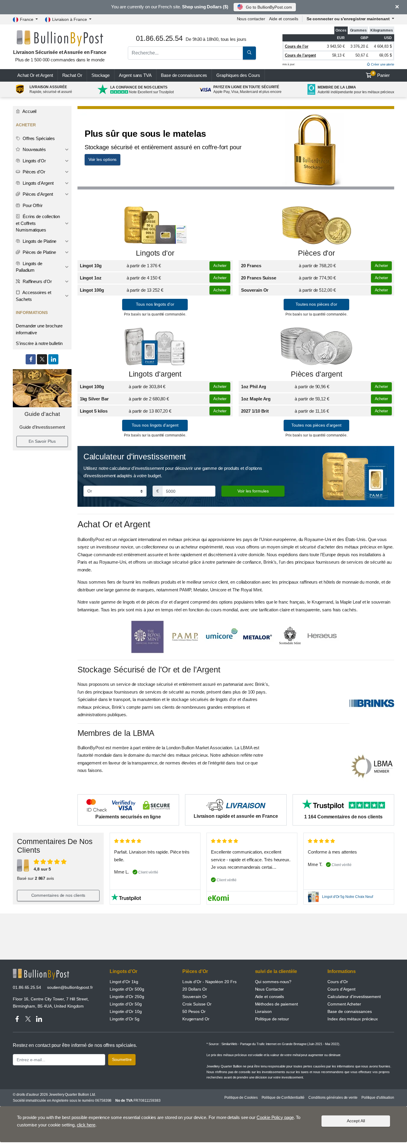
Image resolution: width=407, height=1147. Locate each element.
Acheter (219, 265)
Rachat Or (72, 75)
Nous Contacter (269, 989)
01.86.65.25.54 (27, 987)
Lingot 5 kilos (94, 411)
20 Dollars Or (194, 989)
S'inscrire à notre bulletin (39, 343)
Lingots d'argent (155, 374)
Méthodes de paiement (276, 1004)
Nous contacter (251, 18)
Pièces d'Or (33, 171)
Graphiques (238, 75)
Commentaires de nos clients (58, 895)
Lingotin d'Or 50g (126, 1004)
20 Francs (251, 265)
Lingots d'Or (33, 160)
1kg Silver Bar (94, 398)
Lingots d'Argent (37, 183)
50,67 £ (361, 55)
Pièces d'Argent (37, 194)
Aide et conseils (283, 18)
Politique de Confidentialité (283, 1097)
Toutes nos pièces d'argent (316, 425)
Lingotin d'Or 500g (127, 989)
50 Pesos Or (194, 1011)
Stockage (100, 75)
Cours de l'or (296, 46)
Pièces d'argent (316, 374)
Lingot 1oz (91, 277)
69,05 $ (385, 55)
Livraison (263, 1011)
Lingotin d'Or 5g (124, 1019)
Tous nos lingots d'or (155, 304)
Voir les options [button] (102, 159)
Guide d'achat (42, 414)
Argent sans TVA (135, 75)
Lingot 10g (91, 265)
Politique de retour (272, 1019)
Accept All (356, 1120)
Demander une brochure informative (39, 329)
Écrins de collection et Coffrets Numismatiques (38, 223)
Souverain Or (254, 290)
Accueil (28, 111)
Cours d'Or (337, 981)
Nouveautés (33, 149)
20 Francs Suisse (258, 277)
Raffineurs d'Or (36, 281)
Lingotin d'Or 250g (127, 996)
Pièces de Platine (38, 252)
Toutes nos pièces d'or (316, 304)
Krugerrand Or (195, 1019)
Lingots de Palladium (29, 267)
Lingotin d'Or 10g (126, 1011)
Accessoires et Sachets (33, 296)
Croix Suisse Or (197, 1004)
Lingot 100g (92, 290)
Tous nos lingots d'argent (155, 425)
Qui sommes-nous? (273, 981)
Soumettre (122, 1059)
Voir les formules (253, 491)
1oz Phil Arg (253, 386)
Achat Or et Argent (35, 75)
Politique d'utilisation (377, 1097)
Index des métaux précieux (352, 1019)
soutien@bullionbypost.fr (70, 987)
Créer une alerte (382, 64)
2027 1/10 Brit (255, 411)
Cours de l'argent (300, 55)
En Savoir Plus (42, 441)
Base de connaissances (184, 75)
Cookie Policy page (275, 1117)
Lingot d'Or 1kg (124, 981)
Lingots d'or (155, 253)
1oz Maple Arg (256, 398)
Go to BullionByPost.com (269, 7)
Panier (381, 74)
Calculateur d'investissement (354, 996)
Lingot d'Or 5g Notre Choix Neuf (347, 897)
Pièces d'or (316, 253)
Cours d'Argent (341, 989)
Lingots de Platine (38, 241)
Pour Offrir (32, 205)
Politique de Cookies (240, 1097)
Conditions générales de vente (333, 1097)
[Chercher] (249, 53)
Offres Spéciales (38, 138)
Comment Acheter (344, 1004)
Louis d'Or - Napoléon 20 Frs (209, 981)
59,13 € (338, 55)
